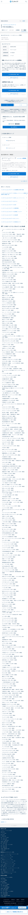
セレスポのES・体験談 (6, 623)
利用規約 (22, 899)
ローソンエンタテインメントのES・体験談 (10, 634)
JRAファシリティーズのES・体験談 (9, 593)
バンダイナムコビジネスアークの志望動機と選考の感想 (12, 189)
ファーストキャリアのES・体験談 (8, 715)
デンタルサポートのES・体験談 (8, 648)
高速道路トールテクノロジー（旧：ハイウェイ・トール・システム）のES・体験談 (13, 612)
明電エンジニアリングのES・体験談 (9, 523)
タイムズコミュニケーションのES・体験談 (10, 585)
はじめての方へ (7, 899)
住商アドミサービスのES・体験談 (8, 321)
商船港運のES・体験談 (15, 414)
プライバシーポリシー (20, 901)
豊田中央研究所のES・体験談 (7, 299)
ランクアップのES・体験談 (7, 717)
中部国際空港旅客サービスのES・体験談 (10, 398)
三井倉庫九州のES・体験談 (7, 432)
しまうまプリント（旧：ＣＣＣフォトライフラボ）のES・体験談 (13, 637)
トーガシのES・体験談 (6, 587)
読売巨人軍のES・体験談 (17, 693)
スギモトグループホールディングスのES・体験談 (11, 776)
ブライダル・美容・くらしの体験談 (7, 891)
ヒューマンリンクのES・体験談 (8, 314)
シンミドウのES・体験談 (7, 700)
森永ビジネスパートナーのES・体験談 (9, 641)
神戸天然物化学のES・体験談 (7, 785)
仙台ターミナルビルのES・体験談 (8, 722)
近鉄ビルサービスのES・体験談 (8, 576)
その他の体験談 (3, 896)
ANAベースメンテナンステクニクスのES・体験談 (11, 339)
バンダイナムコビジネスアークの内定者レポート (11, 221)
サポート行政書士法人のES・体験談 (9, 281)
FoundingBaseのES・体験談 (17, 744)
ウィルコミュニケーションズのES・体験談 (10, 542)
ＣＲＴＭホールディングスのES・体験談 (10, 582)
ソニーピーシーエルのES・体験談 (8, 774)
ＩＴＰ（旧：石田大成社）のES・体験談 (10, 494)
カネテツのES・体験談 (6, 462)
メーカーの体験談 (4, 880)
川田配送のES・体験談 (20, 460)
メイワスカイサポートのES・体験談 (9, 589)
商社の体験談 (3, 881)
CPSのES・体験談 (5, 425)
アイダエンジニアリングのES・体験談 (9, 366)
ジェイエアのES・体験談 (7, 247)
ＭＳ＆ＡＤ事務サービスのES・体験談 (9, 674)
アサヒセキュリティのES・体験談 (8, 285)
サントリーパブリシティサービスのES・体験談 (11, 239)
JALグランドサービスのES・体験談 (9, 279)
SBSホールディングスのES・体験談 (9, 778)
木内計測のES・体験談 (6, 496)
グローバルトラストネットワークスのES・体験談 (11, 787)
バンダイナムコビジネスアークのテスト (9, 201)
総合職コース (3, 821)
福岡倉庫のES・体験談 (6, 479)
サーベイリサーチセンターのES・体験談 (10, 545)
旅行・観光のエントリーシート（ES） (7, 866)
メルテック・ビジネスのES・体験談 (9, 607)
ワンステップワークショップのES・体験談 (10, 549)
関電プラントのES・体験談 (7, 295)
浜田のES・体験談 (5, 414)
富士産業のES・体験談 (20, 737)
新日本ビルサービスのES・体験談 (8, 416)
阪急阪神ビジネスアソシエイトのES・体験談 (10, 704)
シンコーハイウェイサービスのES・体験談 (10, 695)
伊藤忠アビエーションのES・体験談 (9, 315)
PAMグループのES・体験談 (7, 323)
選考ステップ (4, 30)
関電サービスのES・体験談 (19, 600)
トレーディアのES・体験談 (7, 507)
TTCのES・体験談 (5, 447)
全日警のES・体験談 (18, 429)
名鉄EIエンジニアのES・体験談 (8, 348)
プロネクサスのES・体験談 (7, 600)
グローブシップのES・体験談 (7, 475)
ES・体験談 (23, 30)
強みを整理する (14, 127)
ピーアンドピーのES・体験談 (7, 602)
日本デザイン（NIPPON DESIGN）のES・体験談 (11, 726)
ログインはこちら (13, 77)
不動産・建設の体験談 (4, 888)
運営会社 (13, 899)
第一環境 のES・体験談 (7, 687)
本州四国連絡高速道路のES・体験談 (9, 458)
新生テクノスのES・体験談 (7, 319)
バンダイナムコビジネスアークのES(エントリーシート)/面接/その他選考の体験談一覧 (14, 194)
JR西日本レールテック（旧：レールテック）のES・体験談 (13, 272)
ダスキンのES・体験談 (6, 361)
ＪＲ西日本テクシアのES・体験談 (8, 346)
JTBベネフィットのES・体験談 (8, 711)
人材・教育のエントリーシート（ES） (7, 862)
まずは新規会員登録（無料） (14, 74)
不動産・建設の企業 (4, 841)
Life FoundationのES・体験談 (7, 566)
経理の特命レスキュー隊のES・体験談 (9, 659)
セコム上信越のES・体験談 (7, 287)
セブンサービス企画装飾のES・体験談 (9, 536)
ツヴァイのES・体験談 (20, 576)
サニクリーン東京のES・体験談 (8, 440)
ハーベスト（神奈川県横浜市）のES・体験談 (10, 735)
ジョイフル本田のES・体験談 (18, 363)
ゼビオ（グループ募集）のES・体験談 (9, 326)
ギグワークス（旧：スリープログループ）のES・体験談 (13, 438)
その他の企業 (3, 850)
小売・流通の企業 (4, 847)
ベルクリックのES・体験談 (7, 596)
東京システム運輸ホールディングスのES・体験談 (11, 484)
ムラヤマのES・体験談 (20, 730)
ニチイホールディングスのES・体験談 (9, 752)
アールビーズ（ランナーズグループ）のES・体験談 (12, 719)
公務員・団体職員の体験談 (5, 895)
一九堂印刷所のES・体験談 (19, 432)
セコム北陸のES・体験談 (7, 290)
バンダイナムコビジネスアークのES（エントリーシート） (13, 197)
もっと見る (23, 181)
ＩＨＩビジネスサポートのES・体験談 (9, 631)
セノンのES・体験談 (6, 616)
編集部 (18, 899)
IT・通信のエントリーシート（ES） (7, 859)
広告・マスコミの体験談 (5, 884)
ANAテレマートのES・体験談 (8, 344)
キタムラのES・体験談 (16, 361)
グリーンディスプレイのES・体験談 (9, 512)
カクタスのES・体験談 (6, 527)
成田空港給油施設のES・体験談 (8, 260)
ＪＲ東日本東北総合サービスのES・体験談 (10, 682)
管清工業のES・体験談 (6, 693)
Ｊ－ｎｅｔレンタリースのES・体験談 (9, 544)
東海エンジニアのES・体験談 (7, 490)
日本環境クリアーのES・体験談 (17, 671)
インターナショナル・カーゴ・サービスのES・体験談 (12, 342)
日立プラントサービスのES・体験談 (9, 304)
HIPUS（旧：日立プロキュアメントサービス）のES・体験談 (13, 510)
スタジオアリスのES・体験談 (7, 442)
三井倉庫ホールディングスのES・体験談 (10, 469)
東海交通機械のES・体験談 (7, 270)
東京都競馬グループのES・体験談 (8, 598)
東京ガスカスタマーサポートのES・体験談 (10, 591)
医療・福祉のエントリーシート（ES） (7, 869)
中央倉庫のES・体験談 (6, 456)
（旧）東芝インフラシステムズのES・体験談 (10, 467)
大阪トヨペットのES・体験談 (7, 443)
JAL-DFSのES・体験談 (6, 283)
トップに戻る (13, 825)
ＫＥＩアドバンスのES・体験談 (8, 678)
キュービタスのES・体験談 (18, 700)
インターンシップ (11, 148)
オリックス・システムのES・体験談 (9, 772)
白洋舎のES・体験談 (6, 500)
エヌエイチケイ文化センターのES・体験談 (10, 384)
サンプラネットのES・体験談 (7, 609)
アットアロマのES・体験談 (7, 746)
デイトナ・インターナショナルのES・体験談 (10, 410)
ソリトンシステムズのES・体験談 (8, 477)
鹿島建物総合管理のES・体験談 (8, 562)
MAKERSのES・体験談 (6, 780)
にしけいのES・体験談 (6, 739)
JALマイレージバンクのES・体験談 (9, 669)
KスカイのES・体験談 (6, 672)
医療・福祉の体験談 (4, 892)
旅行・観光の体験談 (4, 889)
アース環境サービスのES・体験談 (8, 473)
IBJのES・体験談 (5, 412)
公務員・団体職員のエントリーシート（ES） (9, 872)
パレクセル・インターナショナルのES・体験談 (11, 375)
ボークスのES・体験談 (6, 744)
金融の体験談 (3, 878)
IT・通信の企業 (3, 836)
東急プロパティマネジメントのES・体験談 (10, 498)
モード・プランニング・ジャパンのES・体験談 (11, 423)
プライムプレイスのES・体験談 (8, 380)
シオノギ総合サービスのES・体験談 (9, 482)
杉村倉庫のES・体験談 (20, 440)
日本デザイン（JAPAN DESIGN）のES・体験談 (11, 733)
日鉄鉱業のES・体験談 (17, 368)
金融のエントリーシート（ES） (6, 855)
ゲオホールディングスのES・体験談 (9, 355)
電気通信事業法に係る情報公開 (10, 903)
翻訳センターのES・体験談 (7, 676)
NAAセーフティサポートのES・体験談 (9, 258)
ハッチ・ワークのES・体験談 (7, 720)
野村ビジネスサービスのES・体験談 (9, 645)
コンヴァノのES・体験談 (16, 500)
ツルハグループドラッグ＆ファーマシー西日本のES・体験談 (13, 404)
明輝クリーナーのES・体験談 (7, 558)
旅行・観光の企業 (4, 843)
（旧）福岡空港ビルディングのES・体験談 (10, 392)
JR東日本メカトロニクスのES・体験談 (9, 274)
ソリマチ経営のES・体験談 (7, 429)
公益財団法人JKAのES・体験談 (8, 757)
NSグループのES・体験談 (7, 724)
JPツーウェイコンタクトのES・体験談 (9, 620)
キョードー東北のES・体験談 (7, 708)
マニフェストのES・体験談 (7, 553)
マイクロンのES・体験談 (7, 502)
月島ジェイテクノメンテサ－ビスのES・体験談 (11, 555)
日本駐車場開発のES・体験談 (7, 317)
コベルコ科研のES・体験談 (16, 265)
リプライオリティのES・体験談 (8, 730)
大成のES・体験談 (16, 732)
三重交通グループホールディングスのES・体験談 (11, 359)
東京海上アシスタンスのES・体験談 (9, 250)
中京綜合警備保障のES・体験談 (8, 551)
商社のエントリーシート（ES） (6, 858)
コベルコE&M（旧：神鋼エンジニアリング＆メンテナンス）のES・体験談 (13, 268)
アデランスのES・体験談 (19, 352)
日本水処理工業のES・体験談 (7, 436)
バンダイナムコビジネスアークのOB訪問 (9, 215)
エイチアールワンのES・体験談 (8, 654)
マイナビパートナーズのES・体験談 (9, 650)
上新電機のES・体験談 (6, 357)
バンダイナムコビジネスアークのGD (8, 204)
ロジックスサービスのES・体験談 (8, 520)
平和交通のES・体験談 (6, 743)
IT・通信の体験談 (4, 882)
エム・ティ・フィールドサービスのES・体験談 (11, 451)
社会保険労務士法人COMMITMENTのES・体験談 (11, 466)
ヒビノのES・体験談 (6, 540)
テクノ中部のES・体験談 (7, 696)
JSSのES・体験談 (15, 743)
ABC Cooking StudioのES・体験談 (8, 261)
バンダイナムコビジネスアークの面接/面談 (10, 208)
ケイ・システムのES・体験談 (7, 334)
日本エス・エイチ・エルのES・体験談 (9, 702)
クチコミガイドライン (19, 905)
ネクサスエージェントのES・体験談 (9, 685)
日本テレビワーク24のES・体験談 (8, 301)
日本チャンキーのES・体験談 (7, 310)
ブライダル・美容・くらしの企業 (6, 844)
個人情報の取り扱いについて (8, 901)
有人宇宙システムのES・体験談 (8, 737)
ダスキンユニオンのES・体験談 (18, 479)
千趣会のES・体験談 (20, 234)
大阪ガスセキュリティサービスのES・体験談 (10, 263)
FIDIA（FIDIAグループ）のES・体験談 (9, 525)
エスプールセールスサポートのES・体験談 (10, 750)
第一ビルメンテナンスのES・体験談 (9, 529)
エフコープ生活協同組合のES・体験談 (9, 391)
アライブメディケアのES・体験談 (8, 288)
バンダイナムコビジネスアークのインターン (10, 218)
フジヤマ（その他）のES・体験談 (8, 464)
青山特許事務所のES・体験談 (7, 421)
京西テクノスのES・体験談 (7, 516)
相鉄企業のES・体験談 (18, 656)
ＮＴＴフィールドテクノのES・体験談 (9, 621)
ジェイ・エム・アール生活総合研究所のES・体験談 (12, 427)
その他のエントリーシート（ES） (7, 873)
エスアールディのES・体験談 (7, 277)
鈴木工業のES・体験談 (6, 770)
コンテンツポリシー (9, 905)
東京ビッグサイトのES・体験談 (8, 518)
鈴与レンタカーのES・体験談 (7, 488)
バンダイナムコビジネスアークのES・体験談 (10, 445)
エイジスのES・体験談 (6, 661)
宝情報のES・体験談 (6, 691)
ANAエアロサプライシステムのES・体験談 (10, 340)
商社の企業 (3, 834)
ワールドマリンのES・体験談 (7, 709)
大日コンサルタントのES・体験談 (8, 531)
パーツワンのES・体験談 (7, 373)
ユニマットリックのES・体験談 (8, 728)
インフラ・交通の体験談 (5, 887)
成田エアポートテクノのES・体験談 (9, 256)
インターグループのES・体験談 (8, 534)
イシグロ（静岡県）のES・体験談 (8, 741)
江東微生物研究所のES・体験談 (8, 689)
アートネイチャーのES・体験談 (8, 249)
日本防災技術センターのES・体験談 (9, 419)
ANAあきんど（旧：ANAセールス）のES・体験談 (11, 254)
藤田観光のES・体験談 (6, 243)
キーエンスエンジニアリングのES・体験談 (10, 759)
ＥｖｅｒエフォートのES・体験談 (8, 583)
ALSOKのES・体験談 (6, 241)
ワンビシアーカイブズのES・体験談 (9, 658)
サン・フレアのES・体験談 (7, 564)
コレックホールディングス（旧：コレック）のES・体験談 (13, 486)
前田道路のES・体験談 (6, 363)
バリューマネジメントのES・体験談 (9, 377)
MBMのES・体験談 (6, 265)
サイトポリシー (21, 903)
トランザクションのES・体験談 (8, 580)
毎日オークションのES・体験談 (17, 691)
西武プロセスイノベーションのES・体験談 (10, 791)
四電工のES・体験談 (6, 364)
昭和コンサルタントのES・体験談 (17, 471)
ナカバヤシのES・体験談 (7, 368)
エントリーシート (11, 140)
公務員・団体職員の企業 (5, 848)
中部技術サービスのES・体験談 (8, 402)
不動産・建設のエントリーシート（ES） (8, 865)
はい (7, 104)
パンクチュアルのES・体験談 (7, 767)
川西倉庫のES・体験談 (16, 521)
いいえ (20, 104)
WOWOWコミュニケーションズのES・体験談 (11, 330)
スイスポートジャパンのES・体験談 (9, 578)
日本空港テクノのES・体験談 (7, 560)
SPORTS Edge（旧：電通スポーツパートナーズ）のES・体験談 (13, 389)
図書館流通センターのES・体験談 (8, 453)
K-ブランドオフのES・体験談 (7, 763)
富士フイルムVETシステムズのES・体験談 (10, 308)
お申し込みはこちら (22, 907)
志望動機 (17, 30)
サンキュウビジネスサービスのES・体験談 (10, 768)
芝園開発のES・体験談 (6, 434)
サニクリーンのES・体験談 (17, 434)
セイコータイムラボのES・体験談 (8, 556)
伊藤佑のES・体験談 (20, 761)
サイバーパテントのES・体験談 (8, 460)
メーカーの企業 (3, 833)
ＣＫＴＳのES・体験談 (19, 708)
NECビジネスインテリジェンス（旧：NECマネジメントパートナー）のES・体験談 (13, 492)
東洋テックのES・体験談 (19, 287)
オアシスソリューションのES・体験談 (9, 748)
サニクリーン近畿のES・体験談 (8, 783)
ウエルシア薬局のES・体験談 (7, 352)
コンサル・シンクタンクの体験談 (6, 877)
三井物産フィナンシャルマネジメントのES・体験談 (12, 706)
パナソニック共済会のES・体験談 (8, 302)
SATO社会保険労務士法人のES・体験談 (9, 532)
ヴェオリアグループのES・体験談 (8, 234)
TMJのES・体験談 (15, 623)
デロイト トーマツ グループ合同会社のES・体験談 (12, 614)
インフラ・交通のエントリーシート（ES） (8, 863)
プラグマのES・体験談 (20, 551)
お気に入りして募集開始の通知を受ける (15, 911)
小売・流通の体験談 (4, 894)
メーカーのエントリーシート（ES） (7, 856)
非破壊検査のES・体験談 (7, 639)
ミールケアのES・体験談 (7, 732)
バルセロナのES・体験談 (7, 713)
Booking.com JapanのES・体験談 (8, 306)
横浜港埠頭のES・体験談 (7, 606)
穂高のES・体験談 (19, 689)
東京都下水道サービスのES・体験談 (9, 633)
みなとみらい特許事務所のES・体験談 (9, 480)
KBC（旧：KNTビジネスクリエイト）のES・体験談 (12, 514)
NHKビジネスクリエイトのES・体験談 (9, 449)
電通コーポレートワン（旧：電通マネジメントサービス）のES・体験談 (13, 293)
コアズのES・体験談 (6, 665)
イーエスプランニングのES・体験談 (9, 765)
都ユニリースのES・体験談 (18, 780)
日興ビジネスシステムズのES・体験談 (9, 568)
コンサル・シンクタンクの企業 (6, 830)
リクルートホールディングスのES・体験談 (10, 408)
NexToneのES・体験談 (17, 696)
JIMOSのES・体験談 (6, 396)
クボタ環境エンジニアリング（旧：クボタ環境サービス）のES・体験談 (13, 337)
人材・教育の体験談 (4, 885)
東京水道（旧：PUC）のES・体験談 (9, 680)
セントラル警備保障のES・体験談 (8, 353)
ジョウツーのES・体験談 (18, 502)
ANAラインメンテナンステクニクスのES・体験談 (11, 252)
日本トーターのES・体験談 (17, 241)
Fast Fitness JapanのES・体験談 (8, 754)
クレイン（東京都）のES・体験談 (8, 761)
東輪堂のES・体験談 (6, 471)
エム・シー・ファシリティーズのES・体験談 (10, 312)
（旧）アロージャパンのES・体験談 (9, 237)
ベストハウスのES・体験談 (7, 656)
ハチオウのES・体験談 (6, 521)
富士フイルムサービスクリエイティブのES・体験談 (12, 236)
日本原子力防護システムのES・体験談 (9, 325)
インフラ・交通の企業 (4, 840)
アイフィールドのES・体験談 (7, 756)
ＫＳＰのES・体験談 (6, 671)
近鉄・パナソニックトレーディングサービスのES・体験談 (13, 538)
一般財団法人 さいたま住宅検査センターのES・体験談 (13, 629)
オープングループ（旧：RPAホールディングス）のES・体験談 (13, 371)
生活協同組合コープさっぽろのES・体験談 (10, 400)
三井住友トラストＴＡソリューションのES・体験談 (12, 625)
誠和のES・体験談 (13, 412)
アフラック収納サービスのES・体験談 (9, 663)
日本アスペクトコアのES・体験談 (8, 604)
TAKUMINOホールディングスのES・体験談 (10, 781)
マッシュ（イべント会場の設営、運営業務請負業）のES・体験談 (13, 572)
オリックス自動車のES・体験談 (8, 382)
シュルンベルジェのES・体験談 (8, 232)
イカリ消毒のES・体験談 (7, 574)
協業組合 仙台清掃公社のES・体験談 (9, 418)
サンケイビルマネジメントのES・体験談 (10, 569)
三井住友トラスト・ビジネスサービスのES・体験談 (12, 652)
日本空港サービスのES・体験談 (8, 698)
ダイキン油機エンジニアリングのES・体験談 (10, 328)
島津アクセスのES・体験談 (17, 283)
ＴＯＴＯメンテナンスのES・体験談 (9, 332)
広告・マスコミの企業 (4, 837)
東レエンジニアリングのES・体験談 (9, 350)
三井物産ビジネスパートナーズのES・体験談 (10, 667)
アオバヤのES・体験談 (6, 504)
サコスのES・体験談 (6, 627)
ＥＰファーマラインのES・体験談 (8, 683)
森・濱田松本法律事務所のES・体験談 (9, 386)
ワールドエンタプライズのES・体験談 (9, 618)
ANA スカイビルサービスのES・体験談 (9, 245)
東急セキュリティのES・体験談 (8, 297)
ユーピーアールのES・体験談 (7, 547)
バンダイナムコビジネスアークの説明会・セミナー (11, 211)
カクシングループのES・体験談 (8, 789)
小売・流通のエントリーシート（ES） (7, 870)
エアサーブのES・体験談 (7, 643)
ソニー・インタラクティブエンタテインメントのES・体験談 (13, 230)
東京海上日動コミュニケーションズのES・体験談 (11, 394)
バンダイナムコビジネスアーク (9, 24)
